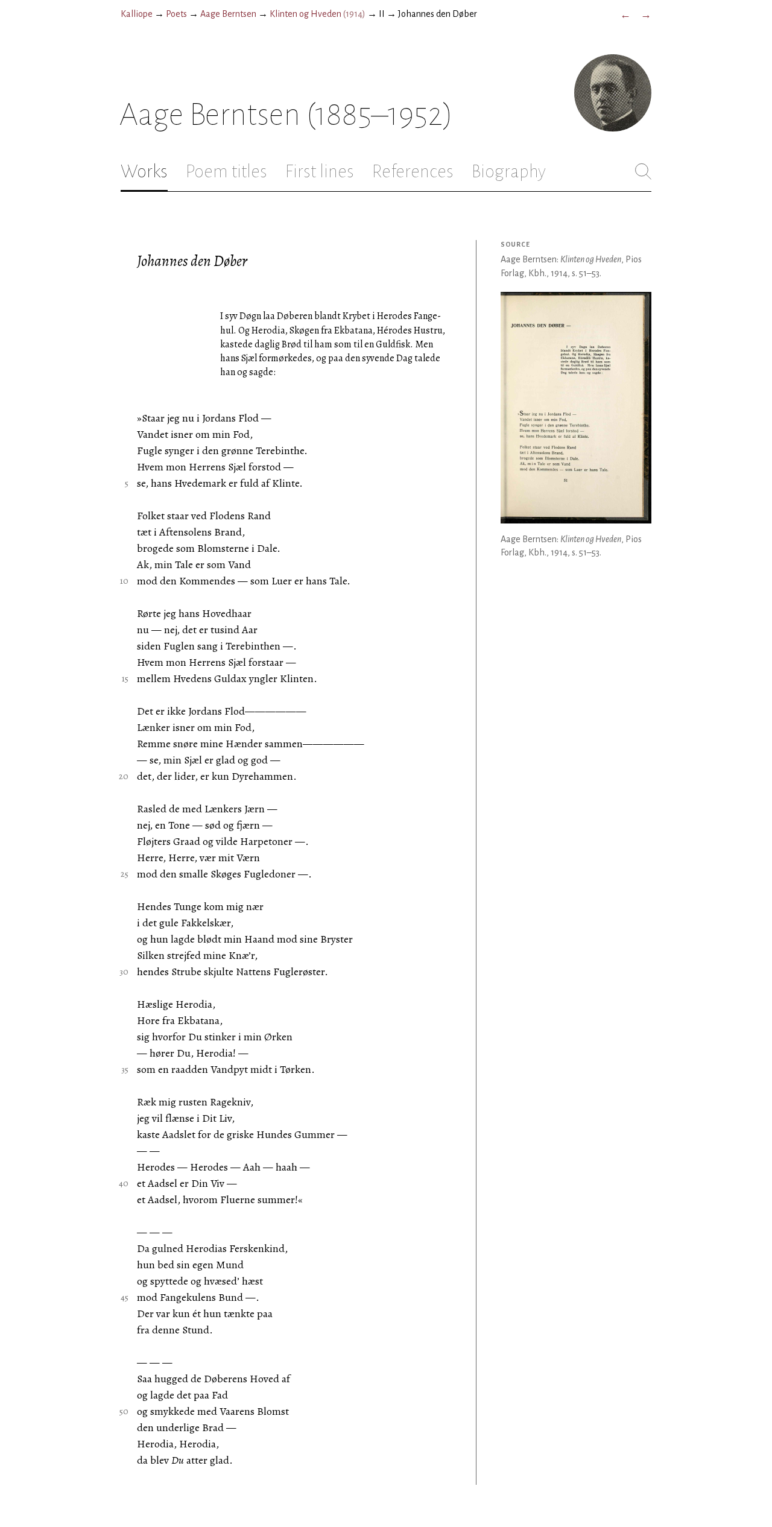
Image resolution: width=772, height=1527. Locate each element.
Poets (176, 14)
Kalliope (137, 14)
